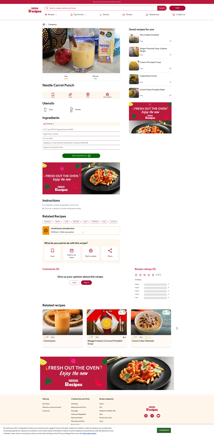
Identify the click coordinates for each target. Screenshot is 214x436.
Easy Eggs (74, 411)
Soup (101, 421)
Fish (100, 407)
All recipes (45, 404)
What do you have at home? (51, 407)
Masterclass (154, 15)
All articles (74, 404)
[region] (107, 430)
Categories (52, 24)
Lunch (66, 222)
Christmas (95, 222)
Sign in (86, 283)
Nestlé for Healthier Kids (107, 411)
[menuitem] (50, 15)
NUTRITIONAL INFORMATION (62, 230)
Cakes (101, 404)
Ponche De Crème (105, 418)
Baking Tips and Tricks (78, 407)
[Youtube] (158, 416)
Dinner (58, 222)
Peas (101, 414)
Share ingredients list (79, 156)
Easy (104, 222)
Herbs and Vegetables (78, 414)
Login (74, 283)
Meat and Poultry (77, 418)
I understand (164, 430)
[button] (53, 95)
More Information (89, 433)
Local (85, 222)
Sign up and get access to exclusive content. (107, 2)
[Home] (35, 10)
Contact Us (46, 411)
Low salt (113, 222)
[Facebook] (152, 416)
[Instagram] (146, 416)
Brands (106, 15)
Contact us (180, 15)
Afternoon (47, 222)
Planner (129, 15)
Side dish (76, 222)
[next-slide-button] (177, 328)
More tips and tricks (77, 421)
